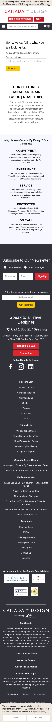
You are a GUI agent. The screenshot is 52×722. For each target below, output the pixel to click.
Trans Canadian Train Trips (26, 436)
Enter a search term (13, 57)
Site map (26, 558)
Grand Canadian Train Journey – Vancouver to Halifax (26, 484)
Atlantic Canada (26, 387)
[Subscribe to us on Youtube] (41, 367)
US (38, 19)
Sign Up (42, 276)
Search (14, 68)
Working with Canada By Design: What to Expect (26, 465)
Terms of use (12, 694)
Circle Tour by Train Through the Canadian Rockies (26, 503)
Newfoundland (26, 398)
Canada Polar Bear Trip (26, 515)
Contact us (26, 353)
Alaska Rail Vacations (26, 667)
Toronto (26, 408)
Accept (14, 718)
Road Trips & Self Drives (26, 441)
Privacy (26, 694)
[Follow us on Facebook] (10, 367)
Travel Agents (26, 548)
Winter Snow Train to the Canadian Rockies (26, 509)
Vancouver (26, 413)
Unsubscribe (39, 694)
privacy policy (40, 712)
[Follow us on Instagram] (21, 367)
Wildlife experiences (26, 431)
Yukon (26, 418)
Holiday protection (26, 537)
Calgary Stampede (26, 451)
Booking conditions (26, 542)
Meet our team (26, 527)
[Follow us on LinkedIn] (31, 367)
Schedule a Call (26, 346)
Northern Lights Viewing (26, 446)
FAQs (26, 532)
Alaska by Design (26, 660)
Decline (38, 718)
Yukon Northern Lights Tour (26, 491)
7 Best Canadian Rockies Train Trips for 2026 (26, 470)
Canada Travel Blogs (26, 460)
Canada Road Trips (26, 673)
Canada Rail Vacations (26, 653)
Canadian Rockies (26, 393)
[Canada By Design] (26, 11)
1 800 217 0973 (22, 19)
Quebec (26, 403)
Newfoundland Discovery (26, 496)
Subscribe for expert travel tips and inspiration (26, 292)
